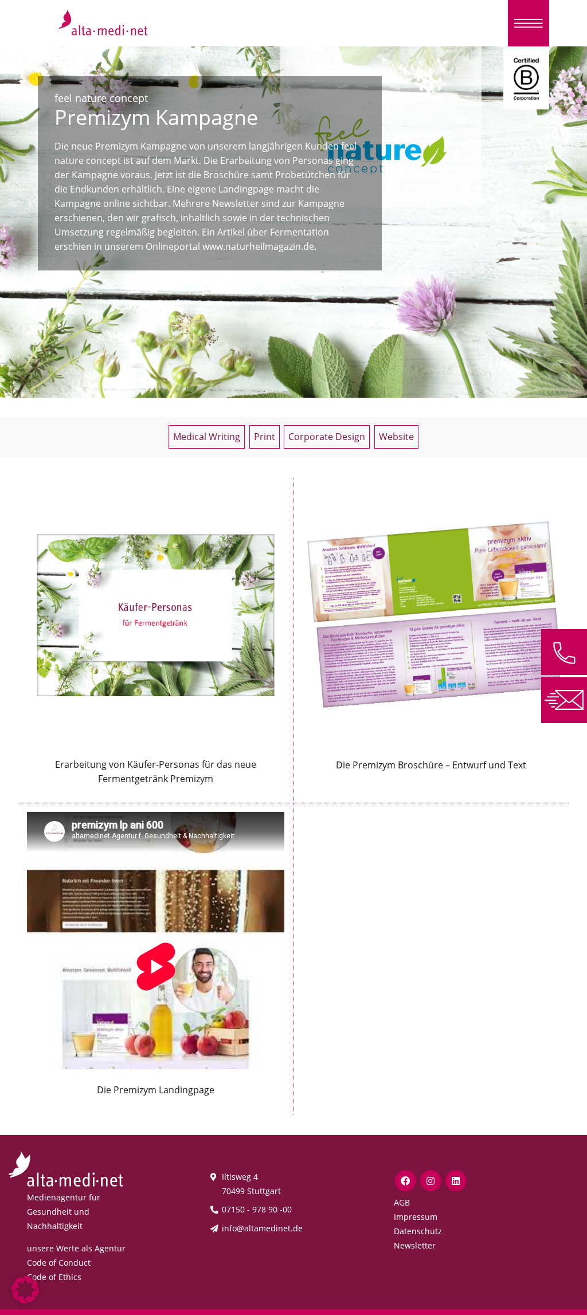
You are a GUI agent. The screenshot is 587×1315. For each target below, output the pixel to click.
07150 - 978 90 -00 (257, 1209)
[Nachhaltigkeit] (526, 77)
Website (396, 436)
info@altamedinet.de (262, 1228)
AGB (402, 1202)
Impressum (415, 1216)
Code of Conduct (59, 1262)
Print (264, 436)
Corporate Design (326, 436)
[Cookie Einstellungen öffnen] (25, 1288)
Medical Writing (206, 436)
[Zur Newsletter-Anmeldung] (564, 699)
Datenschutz (418, 1231)
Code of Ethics (54, 1276)
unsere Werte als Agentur (76, 1248)
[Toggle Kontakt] (564, 652)
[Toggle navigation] (528, 23)
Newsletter (415, 1245)
